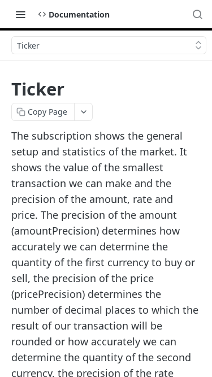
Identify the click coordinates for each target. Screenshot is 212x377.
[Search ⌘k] (197, 14)
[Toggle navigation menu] (20, 14)
